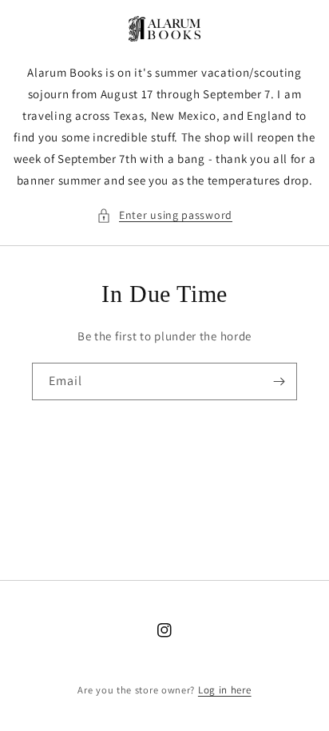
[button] (164, 215)
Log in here (225, 690)
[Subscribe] (278, 381)
